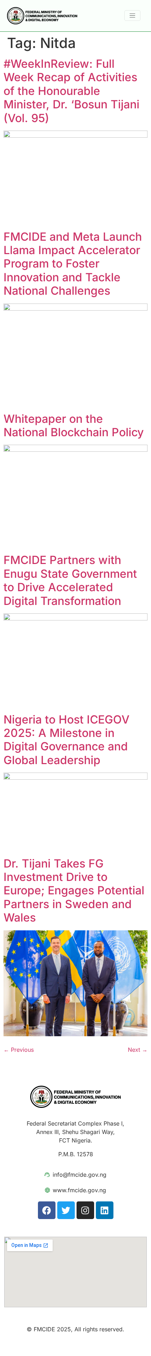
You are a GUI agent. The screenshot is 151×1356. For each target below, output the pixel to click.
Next (137, 1049)
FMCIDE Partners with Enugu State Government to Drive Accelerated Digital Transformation (70, 580)
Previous (19, 1049)
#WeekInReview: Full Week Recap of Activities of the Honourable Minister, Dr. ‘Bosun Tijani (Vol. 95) (71, 91)
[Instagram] (85, 1210)
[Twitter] (66, 1210)
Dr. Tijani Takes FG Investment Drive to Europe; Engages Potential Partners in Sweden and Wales (74, 891)
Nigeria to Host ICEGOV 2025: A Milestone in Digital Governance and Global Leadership (67, 740)
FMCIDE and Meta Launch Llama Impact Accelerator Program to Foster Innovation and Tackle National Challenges (73, 264)
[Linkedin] (104, 1210)
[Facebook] (46, 1210)
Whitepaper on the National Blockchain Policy (74, 425)
